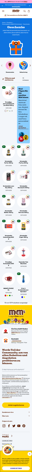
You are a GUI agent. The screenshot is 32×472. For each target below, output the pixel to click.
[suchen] (24, 11)
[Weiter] (29, 5)
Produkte (9, 22)
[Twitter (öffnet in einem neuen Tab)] (13, 425)
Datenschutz (6, 443)
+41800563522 (16, 341)
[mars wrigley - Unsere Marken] (7, 436)
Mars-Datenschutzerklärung (11, 378)
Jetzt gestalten (22, 127)
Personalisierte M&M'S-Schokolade (12, 24)
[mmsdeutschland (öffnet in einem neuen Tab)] (8, 425)
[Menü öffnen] (3, 11)
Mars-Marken (11, 392)
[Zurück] (2, 5)
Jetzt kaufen (16, 6)
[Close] (30, 454)
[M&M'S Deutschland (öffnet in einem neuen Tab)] (18, 425)
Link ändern (6, 397)
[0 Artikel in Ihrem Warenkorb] (29, 11)
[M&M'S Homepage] (16, 11)
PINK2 (25, 1)
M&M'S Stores (15, 332)
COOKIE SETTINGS (7, 440)
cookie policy (17, 462)
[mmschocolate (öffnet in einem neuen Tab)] (3, 425)
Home (4, 22)
